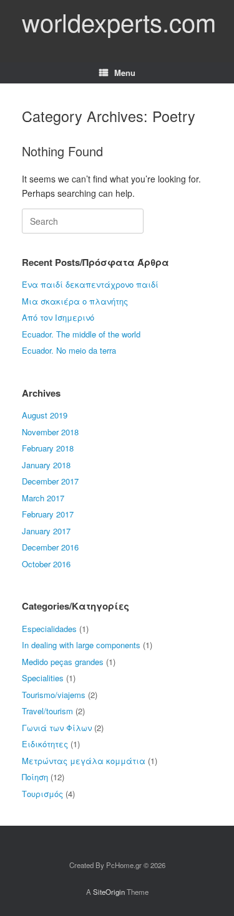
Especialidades (49, 629)
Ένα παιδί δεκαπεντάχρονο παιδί (90, 284)
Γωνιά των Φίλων (57, 728)
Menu (124, 72)
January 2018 (46, 465)
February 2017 (48, 514)
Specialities (43, 678)
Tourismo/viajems (53, 695)
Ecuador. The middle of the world (81, 334)
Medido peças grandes (63, 662)
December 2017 (50, 481)
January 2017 (46, 531)
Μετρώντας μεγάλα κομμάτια (83, 761)
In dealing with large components (81, 645)
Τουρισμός (42, 794)
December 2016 (50, 547)
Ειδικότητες (45, 744)
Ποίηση (35, 777)
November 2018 (50, 432)
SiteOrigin (109, 892)
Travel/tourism (47, 711)
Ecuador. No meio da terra (69, 350)
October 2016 (46, 564)
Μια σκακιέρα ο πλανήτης (75, 301)
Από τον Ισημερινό (58, 317)
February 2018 (48, 448)
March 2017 (43, 498)
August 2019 (44, 415)
